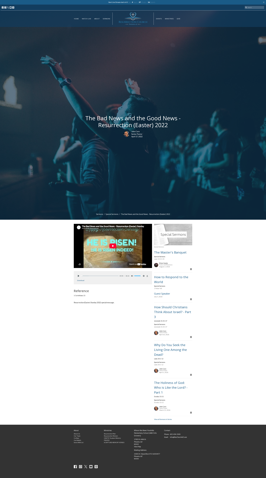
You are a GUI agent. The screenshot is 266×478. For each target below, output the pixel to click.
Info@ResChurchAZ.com (178, 437)
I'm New (76, 438)
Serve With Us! (79, 442)
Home (76, 19)
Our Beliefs (77, 440)
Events (159, 19)
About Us (77, 434)
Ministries (169, 19)
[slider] (100, 276)
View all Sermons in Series (163, 419)
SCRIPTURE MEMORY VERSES (114, 442)
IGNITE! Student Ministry (112, 438)
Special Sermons (112, 214)
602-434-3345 (175, 434)
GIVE (178, 19)
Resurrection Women (111, 436)
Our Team (77, 436)
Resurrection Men (110, 434)
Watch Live (86, 19)
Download (80, 280)
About (97, 19)
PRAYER (106, 440)
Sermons (106, 19)
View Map (137, 446)
